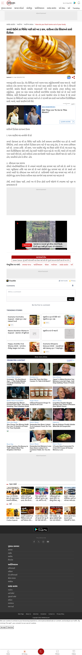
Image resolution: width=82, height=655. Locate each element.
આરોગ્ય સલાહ (28, 24)
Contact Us (51, 614)
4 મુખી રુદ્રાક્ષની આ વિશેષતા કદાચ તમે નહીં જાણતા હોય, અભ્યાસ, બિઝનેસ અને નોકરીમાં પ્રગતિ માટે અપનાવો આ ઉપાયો (27, 518)
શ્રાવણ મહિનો (19, 8)
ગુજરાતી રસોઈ (12, 596)
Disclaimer (43, 614)
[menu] (3, 3)
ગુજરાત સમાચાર (6, 8)
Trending (76, 8)
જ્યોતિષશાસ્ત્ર (39, 8)
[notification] (79, 3)
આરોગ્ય (19, 24)
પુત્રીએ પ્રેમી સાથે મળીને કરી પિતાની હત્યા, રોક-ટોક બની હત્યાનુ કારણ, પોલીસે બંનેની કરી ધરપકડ (27, 498)
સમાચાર (10, 550)
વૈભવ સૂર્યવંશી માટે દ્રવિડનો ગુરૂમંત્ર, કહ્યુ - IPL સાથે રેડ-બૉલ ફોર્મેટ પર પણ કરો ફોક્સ (41, 498)
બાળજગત (11, 603)
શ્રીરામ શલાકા (12, 578)
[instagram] (48, 541)
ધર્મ (69, 8)
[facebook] (34, 541)
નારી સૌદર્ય (11, 593)
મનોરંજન (54, 264)
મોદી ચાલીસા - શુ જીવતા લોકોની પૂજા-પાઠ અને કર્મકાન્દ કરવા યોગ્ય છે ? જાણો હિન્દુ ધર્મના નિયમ (56, 518)
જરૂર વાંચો (13, 484)
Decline (10, 627)
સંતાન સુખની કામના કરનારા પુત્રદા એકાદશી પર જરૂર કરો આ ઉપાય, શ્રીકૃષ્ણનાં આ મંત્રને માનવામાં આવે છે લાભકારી (70, 518)
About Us (28, 614)
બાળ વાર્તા (11, 606)
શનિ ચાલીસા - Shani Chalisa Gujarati (13, 519)
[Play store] (75, 3)
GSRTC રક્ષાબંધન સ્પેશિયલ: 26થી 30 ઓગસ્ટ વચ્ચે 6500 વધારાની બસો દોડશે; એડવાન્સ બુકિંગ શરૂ (70, 498)
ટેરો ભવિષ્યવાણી (12, 575)
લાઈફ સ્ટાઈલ (51, 8)
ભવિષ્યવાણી (11, 568)
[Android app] (41, 529)
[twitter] (38, 541)
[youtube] (43, 541)
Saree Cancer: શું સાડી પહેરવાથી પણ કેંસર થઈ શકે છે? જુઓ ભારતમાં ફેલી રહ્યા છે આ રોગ (41, 260)
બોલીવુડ (29, 8)
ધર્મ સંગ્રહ (62, 8)
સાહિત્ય (10, 600)
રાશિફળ (10, 571)
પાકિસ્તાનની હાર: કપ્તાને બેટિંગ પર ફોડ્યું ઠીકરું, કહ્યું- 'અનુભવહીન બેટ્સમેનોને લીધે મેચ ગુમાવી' (56, 498)
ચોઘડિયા (10, 581)
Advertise (35, 614)
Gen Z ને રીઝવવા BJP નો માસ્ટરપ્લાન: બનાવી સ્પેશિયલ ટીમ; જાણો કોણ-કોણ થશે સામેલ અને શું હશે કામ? (12, 498)
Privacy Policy (60, 614)
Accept (3, 627)
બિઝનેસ (10, 560)
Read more (27, 245)
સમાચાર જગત (26, 264)
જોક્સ (47, 264)
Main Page (21, 614)
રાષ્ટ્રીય (10, 553)
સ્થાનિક (10, 556)
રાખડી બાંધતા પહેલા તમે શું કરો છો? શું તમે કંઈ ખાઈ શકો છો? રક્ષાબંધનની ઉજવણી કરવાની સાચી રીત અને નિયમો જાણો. (41, 518)
